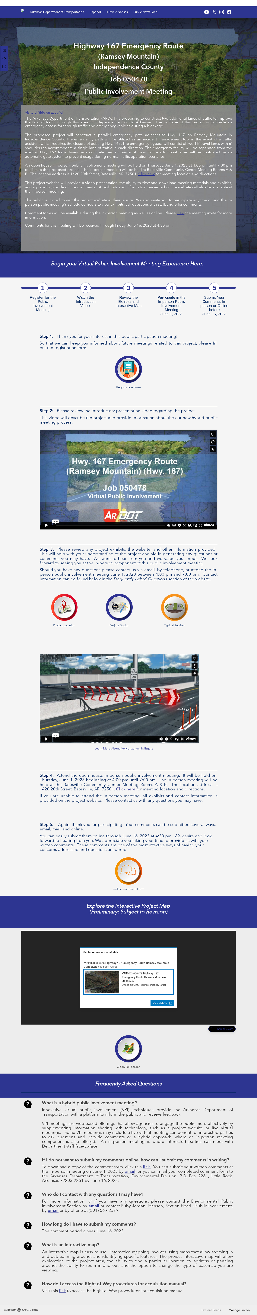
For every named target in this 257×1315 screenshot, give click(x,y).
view (180, 213)
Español (95, 12)
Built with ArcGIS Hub (21, 1310)
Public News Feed (145, 12)
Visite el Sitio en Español (44, 112)
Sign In (228, 3)
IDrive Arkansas (117, 12)
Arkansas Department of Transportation (57, 12)
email (130, 1171)
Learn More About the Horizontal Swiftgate (124, 748)
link (146, 1166)
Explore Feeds (211, 1310)
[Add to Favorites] (4, 58)
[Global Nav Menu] (23, 3)
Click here (146, 174)
